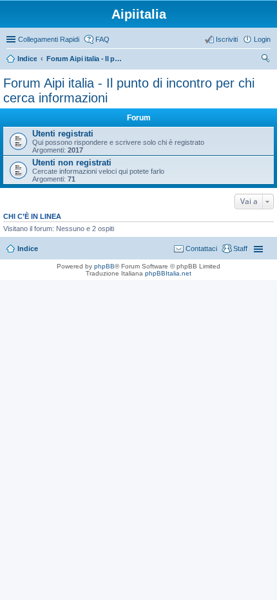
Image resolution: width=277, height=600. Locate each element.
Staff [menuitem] (240, 248)
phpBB (104, 266)
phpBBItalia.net (168, 273)
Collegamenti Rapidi (48, 39)
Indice (27, 248)
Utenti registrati (62, 133)
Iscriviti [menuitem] (227, 39)
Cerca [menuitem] (265, 60)
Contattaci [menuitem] (201, 248)
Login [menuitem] (262, 39)
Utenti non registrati (71, 162)
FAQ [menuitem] (102, 39)
